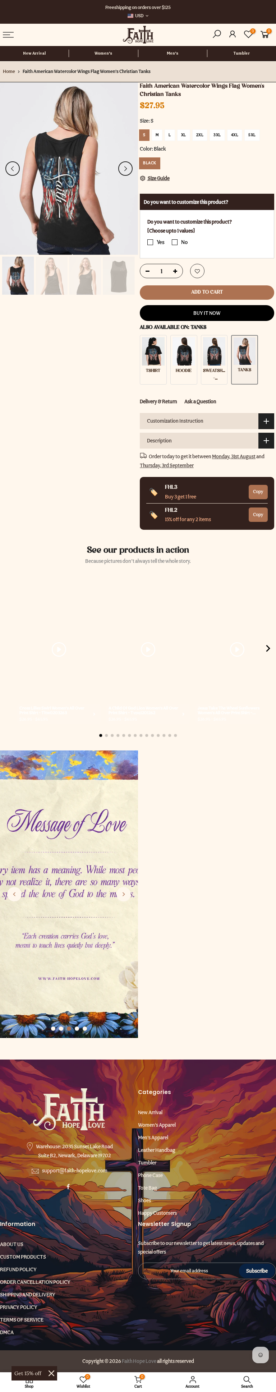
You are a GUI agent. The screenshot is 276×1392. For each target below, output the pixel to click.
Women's (103, 53)
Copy (258, 491)
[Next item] (268, 649)
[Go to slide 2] (61, 1028)
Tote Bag (147, 1188)
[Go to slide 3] (69, 1028)
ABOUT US (11, 1244)
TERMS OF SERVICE (21, 1320)
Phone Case (150, 1175)
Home (9, 71)
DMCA (7, 1332)
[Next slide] (123, 894)
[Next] (125, 168)
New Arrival (34, 53)
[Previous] (12, 168)
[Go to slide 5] (85, 1028)
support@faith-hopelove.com (74, 1170)
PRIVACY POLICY (18, 1307)
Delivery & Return (158, 401)
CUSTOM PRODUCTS (23, 1257)
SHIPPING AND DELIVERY (27, 1294)
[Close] (51, 1373)
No (184, 242)
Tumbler (241, 53)
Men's (172, 53)
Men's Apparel (153, 1137)
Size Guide (158, 178)
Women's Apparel (157, 1125)
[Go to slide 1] (53, 1028)
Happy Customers (157, 1213)
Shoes (144, 1200)
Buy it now (207, 313)
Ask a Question (200, 401)
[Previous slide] (14, 894)
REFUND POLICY (18, 1269)
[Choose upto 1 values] (171, 231)
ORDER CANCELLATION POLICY (35, 1282)
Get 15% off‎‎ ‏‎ (28, 1373)
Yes (161, 242)
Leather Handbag (156, 1150)
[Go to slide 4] (77, 1028)
